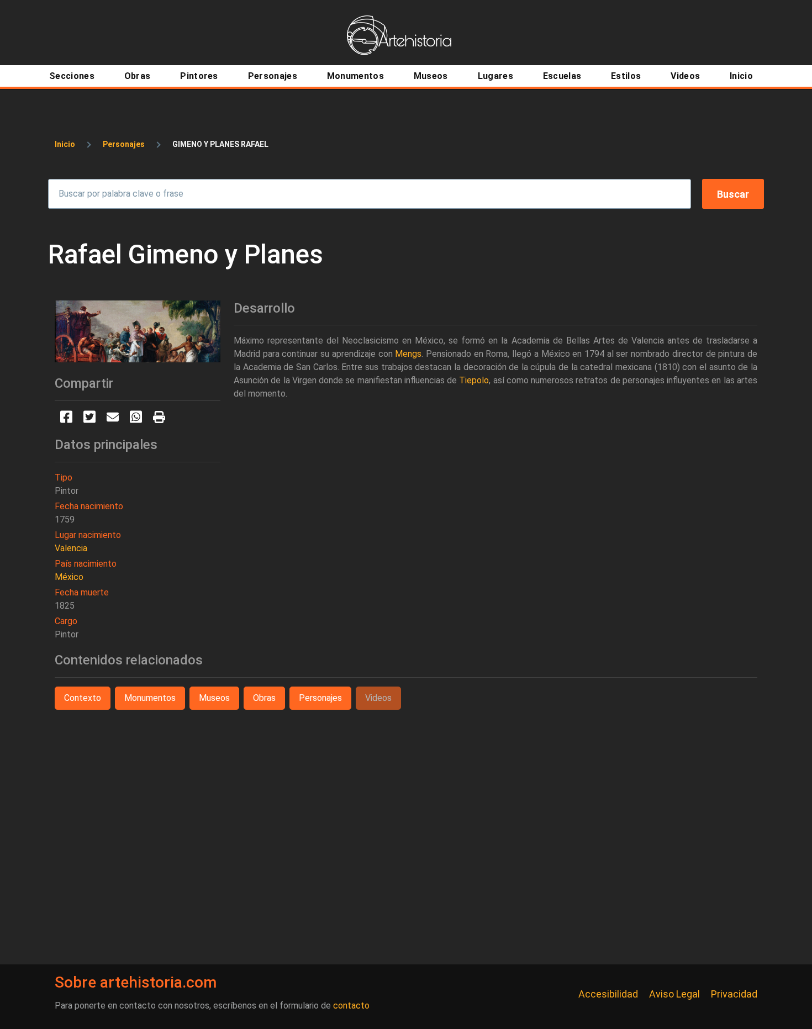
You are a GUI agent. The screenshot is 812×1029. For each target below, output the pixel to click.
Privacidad (734, 994)
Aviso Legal (674, 994)
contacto (351, 1005)
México (69, 577)
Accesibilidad (608, 994)
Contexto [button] (82, 698)
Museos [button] (214, 698)
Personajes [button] (320, 698)
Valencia (71, 548)
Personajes (124, 144)
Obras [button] (264, 698)
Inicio (65, 144)
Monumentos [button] (150, 698)
